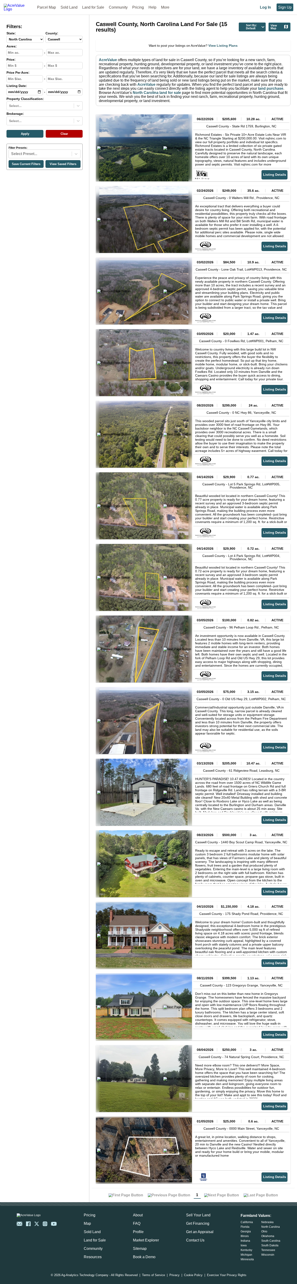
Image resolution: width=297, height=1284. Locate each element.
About (138, 1215)
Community (118, 7)
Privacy (174, 1275)
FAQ (136, 1223)
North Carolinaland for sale (157, 93)
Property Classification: (25, 99)
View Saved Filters (63, 164)
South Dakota (269, 1245)
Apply (25, 134)
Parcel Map (46, 7)
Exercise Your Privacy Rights (226, 1275)
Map (87, 1223)
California (247, 1222)
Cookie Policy (193, 1275)
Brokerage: (15, 114)
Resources (93, 1257)
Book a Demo (144, 1257)
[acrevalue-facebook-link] (28, 1223)
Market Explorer (146, 1240)
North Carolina (270, 1226)
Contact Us (195, 1240)
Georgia (246, 1231)
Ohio (264, 1231)
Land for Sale (93, 7)
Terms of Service (153, 1275)
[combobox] (9, 106)
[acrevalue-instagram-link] (45, 1223)
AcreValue (108, 60)
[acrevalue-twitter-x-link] (36, 1223)
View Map (274, 27)
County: (51, 33)
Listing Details (274, 174)
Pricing (138, 7)
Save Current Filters (26, 164)
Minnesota (247, 1259)
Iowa (244, 1245)
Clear (64, 134)
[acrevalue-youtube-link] (54, 1224)
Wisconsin (267, 1254)
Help (152, 7)
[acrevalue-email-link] (19, 1224)
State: (11, 33)
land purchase (270, 88)
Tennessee (268, 1250)
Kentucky (246, 1250)
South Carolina (270, 1240)
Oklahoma (267, 1236)
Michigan (246, 1254)
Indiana (245, 1240)
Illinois (245, 1236)
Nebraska (267, 1222)
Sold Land (69, 7)
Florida (245, 1226)
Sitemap (140, 1249)
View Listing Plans (223, 45)
